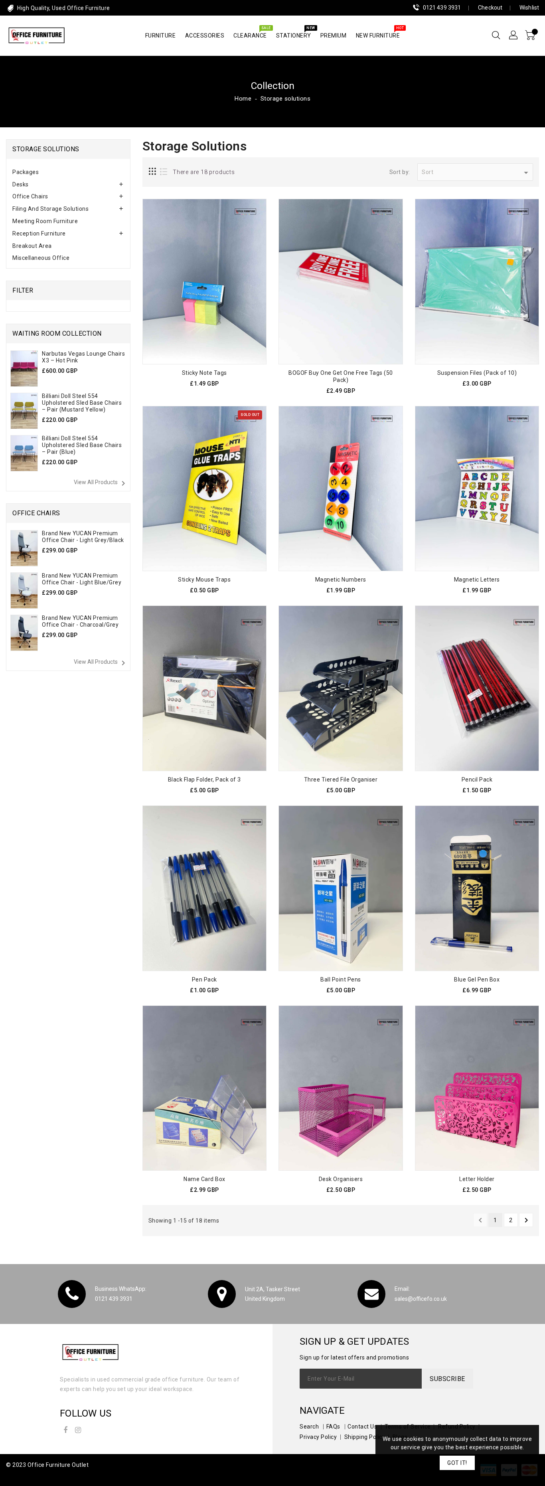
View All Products (101, 483)
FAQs (333, 1426)
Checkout (490, 7)
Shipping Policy (364, 1437)
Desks (20, 184)
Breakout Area (32, 246)
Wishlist (529, 7)
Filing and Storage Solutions (50, 209)
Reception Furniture (39, 233)
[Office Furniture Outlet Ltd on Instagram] (78, 1429)
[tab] (68, 172)
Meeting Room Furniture (45, 221)
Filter (22, 290)
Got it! (457, 1463)
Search (309, 1426)
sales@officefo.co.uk (421, 1299)
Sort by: (399, 172)
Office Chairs (30, 196)
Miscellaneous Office (40, 258)
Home (243, 98)
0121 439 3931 (442, 7)
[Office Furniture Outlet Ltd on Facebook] (65, 1429)
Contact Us (362, 1426)
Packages (25, 172)
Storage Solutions (45, 149)
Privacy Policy (318, 1437)
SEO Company (25, 1475)
